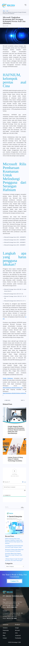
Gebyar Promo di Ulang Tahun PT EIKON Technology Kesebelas (15, 459)
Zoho (16, 633)
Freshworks (18, 638)
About (4, 633)
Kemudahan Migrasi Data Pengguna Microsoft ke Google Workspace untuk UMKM (13, 555)
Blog (4, 635)
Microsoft (17, 630)
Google (17, 627)
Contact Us (15, 581)
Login (24, 482)
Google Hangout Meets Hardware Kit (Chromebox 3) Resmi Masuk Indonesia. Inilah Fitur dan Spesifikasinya (16, 430)
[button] (25, 5)
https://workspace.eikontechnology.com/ (13, 387)
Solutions (5, 627)
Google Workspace (8, 378)
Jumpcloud (18, 635)
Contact (5, 638)
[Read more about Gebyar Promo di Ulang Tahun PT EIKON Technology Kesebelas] (14, 446)
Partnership (6, 630)
